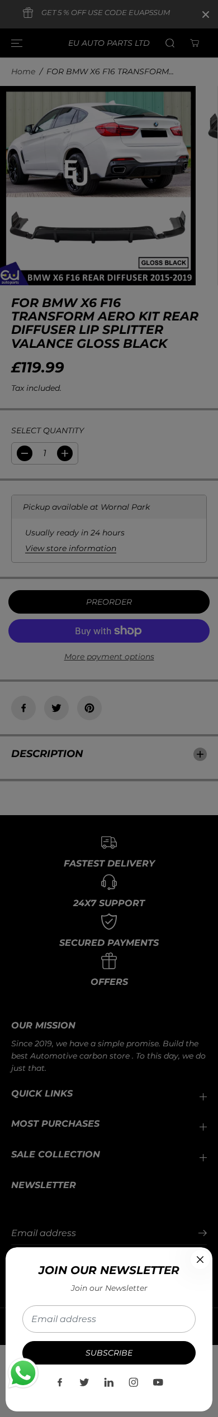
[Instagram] (133, 1382)
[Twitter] (84, 1382)
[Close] (200, 1259)
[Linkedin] (109, 1382)
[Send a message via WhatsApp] (23, 1373)
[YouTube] (158, 1382)
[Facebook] (60, 1382)
